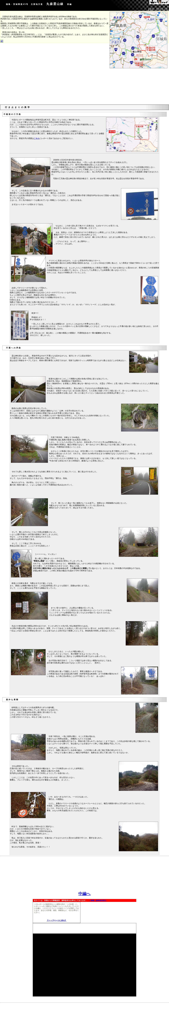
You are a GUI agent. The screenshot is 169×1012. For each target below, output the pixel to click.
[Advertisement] (84, 86)
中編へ (84, 893)
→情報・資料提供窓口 (97, 900)
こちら (36, 138)
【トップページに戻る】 (56, 920)
